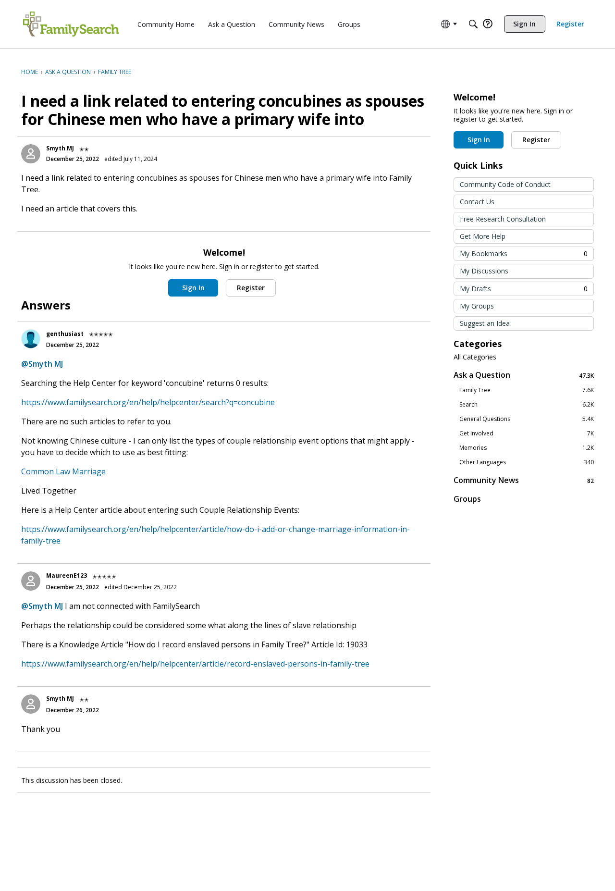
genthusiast (65, 334)
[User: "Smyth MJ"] (30, 153)
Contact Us (477, 201)
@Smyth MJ (42, 364)
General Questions (526, 419)
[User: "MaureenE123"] (30, 581)
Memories (526, 448)
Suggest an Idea (485, 323)
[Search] (473, 24)
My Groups (477, 305)
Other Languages (526, 462)
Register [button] (251, 287)
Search (526, 404)
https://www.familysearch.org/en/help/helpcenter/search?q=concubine (148, 402)
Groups (467, 499)
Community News (524, 480)
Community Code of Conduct (505, 184)
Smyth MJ (60, 148)
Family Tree (526, 390)
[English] (71, 24)
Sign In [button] (193, 287)
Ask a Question (524, 375)
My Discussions (484, 270)
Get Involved (526, 433)
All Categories (475, 357)
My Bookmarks (524, 253)
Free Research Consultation (503, 218)
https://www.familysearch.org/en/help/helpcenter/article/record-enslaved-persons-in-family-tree (195, 663)
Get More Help (482, 236)
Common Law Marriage (63, 471)
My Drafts (524, 288)
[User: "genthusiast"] (30, 338)
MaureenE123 (66, 575)
